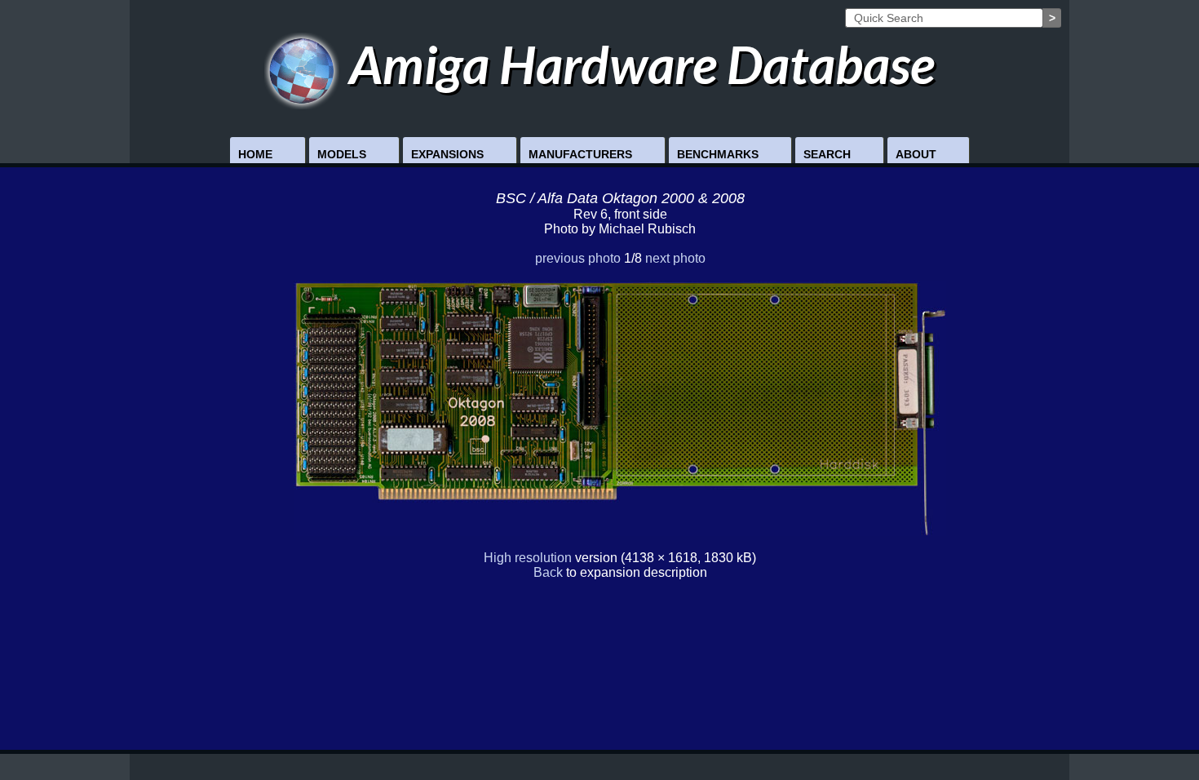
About (916, 154)
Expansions (447, 154)
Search (827, 154)
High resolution (528, 558)
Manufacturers (580, 154)
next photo (675, 258)
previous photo (578, 258)
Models (341, 154)
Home (255, 154)
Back (548, 572)
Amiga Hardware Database (637, 64)
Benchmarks (718, 154)
